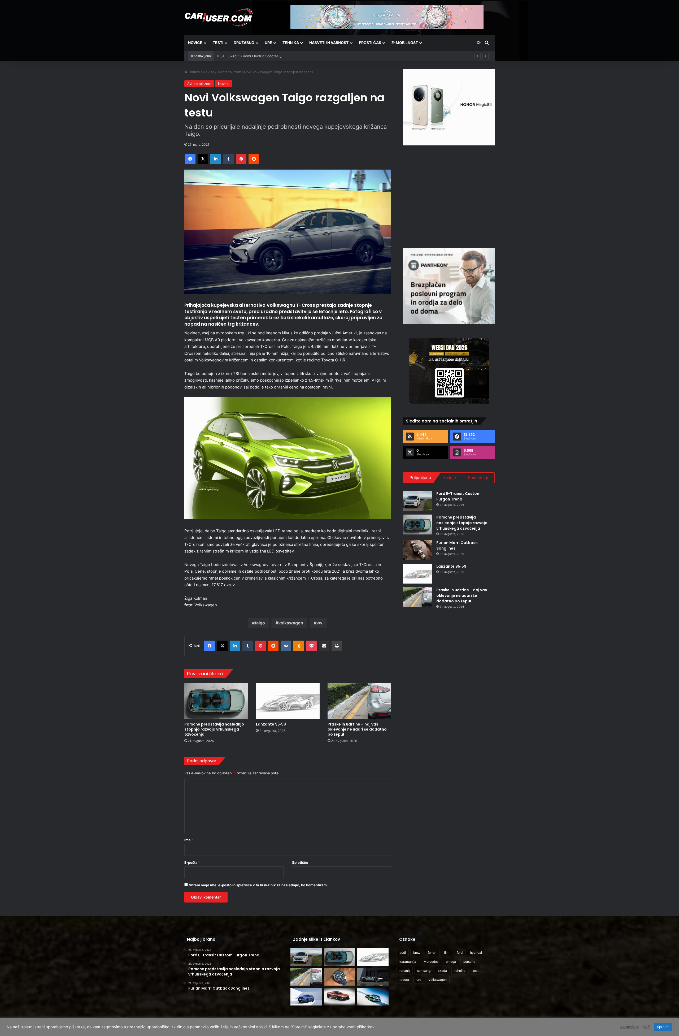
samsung (423, 971)
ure (418, 980)
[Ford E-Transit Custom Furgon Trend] (417, 501)
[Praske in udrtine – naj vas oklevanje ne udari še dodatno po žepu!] (359, 701)
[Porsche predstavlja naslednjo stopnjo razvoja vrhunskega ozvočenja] (216, 701)
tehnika (459, 971)
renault (404, 971)
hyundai (476, 953)
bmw (416, 953)
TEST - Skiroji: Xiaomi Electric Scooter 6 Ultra (253, 56)
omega (451, 962)
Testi (218, 42)
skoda (442, 971)
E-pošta (192, 862)
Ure (268, 42)
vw (319, 622)
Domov (194, 72)
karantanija (407, 962)
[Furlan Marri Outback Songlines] (417, 550)
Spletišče (300, 862)
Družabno (244, 42)
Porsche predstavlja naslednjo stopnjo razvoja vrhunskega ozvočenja (214, 729)
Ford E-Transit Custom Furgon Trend (458, 496)
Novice (195, 42)
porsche (469, 962)
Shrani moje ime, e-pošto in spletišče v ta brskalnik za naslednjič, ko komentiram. (258, 885)
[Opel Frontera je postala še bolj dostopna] (306, 996)
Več (646, 1027)
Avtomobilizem (229, 72)
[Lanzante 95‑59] (288, 701)
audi (402, 953)
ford (460, 953)
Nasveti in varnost (329, 42)
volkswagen (290, 622)
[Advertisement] (449, 196)
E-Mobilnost (404, 42)
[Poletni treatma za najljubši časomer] (339, 977)
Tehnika (290, 42)
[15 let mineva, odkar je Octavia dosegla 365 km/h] (373, 996)
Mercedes (431, 962)
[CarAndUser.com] (218, 17)
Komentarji (478, 477)
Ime (188, 840)
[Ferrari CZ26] (373, 977)
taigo (260, 622)
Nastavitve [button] (629, 1027)
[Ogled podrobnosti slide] (449, 107)
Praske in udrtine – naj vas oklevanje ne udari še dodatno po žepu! (357, 729)
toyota (404, 980)
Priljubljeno (420, 477)
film (446, 953)
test (475, 971)
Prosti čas (370, 42)
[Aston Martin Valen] (339, 996)
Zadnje (449, 477)
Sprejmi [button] (663, 1027)
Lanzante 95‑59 (271, 724)
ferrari (432, 953)
